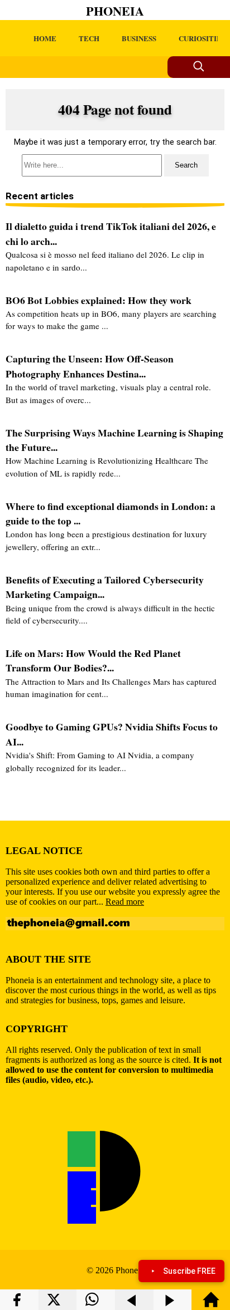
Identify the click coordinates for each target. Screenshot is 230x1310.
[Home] (211, 1304)
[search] (115, 165)
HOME (44, 38)
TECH (89, 38)
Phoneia (115, 11)
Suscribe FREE (189, 1271)
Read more (125, 901)
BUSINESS (139, 38)
